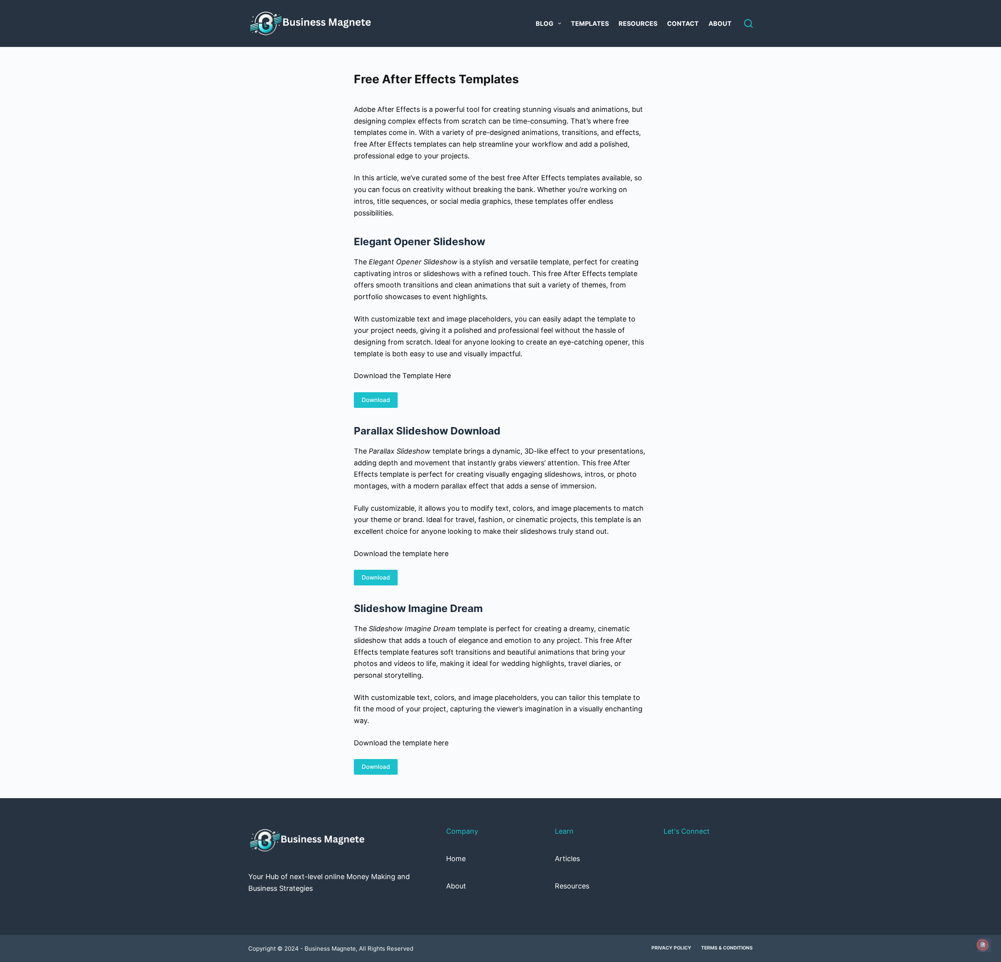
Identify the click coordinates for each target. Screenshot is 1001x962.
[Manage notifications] (982, 945)
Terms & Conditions (727, 948)
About (720, 23)
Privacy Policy (671, 948)
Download (376, 400)
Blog (544, 23)
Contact (683, 23)
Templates (590, 23)
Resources (638, 23)
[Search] (748, 23)
